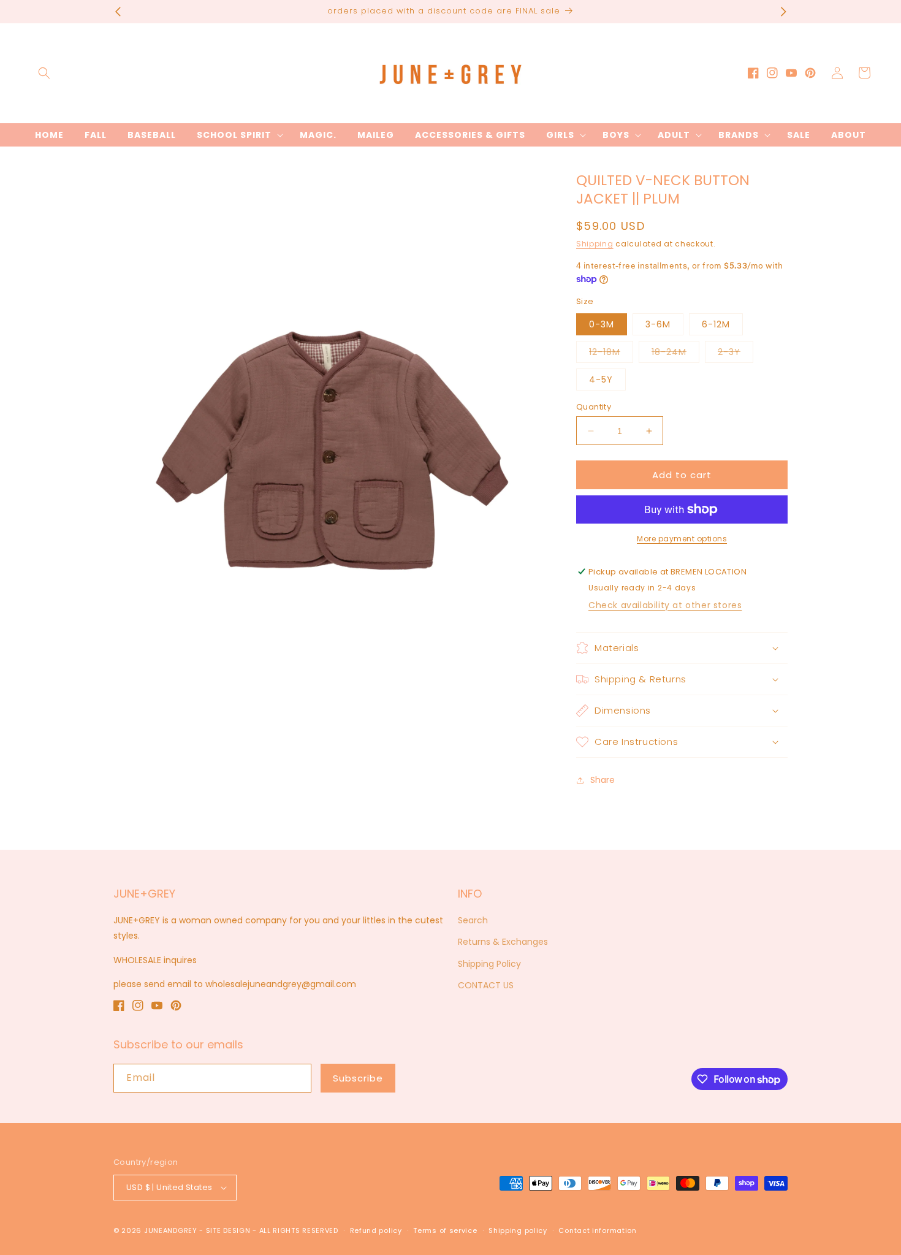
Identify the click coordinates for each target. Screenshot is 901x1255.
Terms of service (445, 1230)
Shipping (595, 243)
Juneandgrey (170, 1230)
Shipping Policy (489, 964)
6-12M (716, 324)
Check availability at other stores (665, 605)
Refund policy (376, 1230)
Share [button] (602, 780)
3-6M (658, 324)
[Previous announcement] (117, 11)
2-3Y (735, 354)
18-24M (675, 354)
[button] (44, 72)
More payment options (682, 538)
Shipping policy (518, 1230)
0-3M (601, 324)
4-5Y (601, 379)
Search (473, 920)
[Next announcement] (783, 11)
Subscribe (358, 1078)
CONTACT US (486, 985)
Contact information (597, 1230)
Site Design (228, 1230)
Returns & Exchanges (503, 942)
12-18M (611, 354)
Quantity (593, 407)
